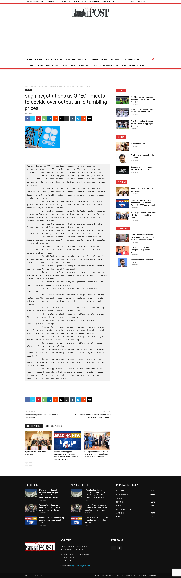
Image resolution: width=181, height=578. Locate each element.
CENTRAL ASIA (52, 65)
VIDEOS (39, 65)
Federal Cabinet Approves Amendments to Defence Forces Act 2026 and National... (143, 202)
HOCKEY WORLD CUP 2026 (133, 65)
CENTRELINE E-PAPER (79, 2)
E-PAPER (38, 59)
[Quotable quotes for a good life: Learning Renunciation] (122, 170)
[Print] (66, 118)
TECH (73, 65)
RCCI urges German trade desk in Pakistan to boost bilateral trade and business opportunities (96, 454)
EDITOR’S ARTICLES (54, 59)
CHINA (65, 65)
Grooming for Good (139, 143)
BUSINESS (115, 59)
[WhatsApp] (44, 118)
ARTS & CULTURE (93, 2)
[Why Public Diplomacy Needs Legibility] (122, 158)
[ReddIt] (55, 118)
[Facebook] (27, 118)
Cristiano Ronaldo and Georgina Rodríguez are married (140, 249)
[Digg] (89, 118)
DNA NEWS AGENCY (63, 2)
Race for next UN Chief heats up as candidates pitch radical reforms (51, 520)
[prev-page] (26, 464)
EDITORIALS (83, 59)
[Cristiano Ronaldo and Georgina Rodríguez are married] (122, 250)
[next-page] (30, 464)
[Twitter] (32, 118)
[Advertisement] (90, 38)
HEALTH (124, 2)
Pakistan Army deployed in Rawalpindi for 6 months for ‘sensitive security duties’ (50, 507)
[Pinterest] (38, 118)
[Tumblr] (72, 118)
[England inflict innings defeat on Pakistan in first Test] (122, 112)
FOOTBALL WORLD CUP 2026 (106, 65)
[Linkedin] (49, 118)
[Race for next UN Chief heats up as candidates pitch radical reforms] (31, 520)
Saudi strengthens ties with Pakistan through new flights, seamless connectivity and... (142, 237)
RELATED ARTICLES (34, 426)
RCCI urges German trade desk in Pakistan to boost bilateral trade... (143, 215)
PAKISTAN (116, 2)
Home (29, 59)
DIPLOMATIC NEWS (131, 59)
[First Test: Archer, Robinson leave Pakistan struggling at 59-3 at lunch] (122, 124)
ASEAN (95, 59)
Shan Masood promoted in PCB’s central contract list (41, 416)
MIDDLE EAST (84, 65)
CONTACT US (141, 2)
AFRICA (131, 2)
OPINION (51, 2)
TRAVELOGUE (106, 2)
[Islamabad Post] (90, 12)
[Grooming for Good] (122, 146)
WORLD (104, 59)
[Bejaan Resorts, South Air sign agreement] (38, 440)
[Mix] (83, 118)
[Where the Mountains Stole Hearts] (122, 262)
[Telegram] (78, 118)
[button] (153, 60)
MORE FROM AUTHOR (53, 426)
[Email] (61, 118)
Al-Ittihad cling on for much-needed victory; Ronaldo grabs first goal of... (143, 99)
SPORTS (29, 65)
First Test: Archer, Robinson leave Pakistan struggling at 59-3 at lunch (143, 123)
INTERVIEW (70, 59)
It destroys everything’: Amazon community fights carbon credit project (92, 416)
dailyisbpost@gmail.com (80, 565)
